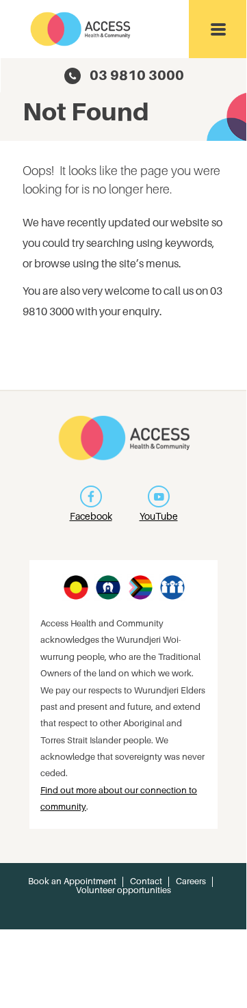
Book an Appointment (72, 881)
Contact (146, 881)
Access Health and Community (81, 29)
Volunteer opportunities (123, 890)
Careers (191, 881)
